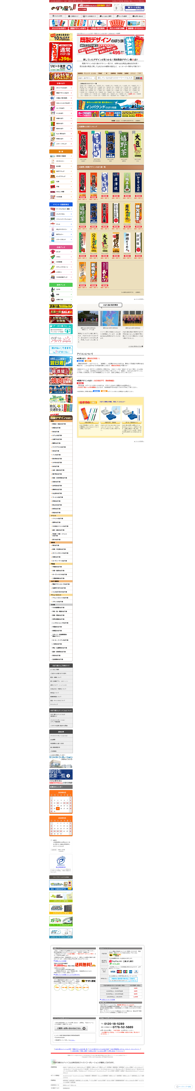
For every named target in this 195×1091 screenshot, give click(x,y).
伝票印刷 (72, 1082)
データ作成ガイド (90, 16)
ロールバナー (67, 1069)
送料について (58, 685)
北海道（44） (83, 85)
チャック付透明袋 (103, 1075)
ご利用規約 (53, 751)
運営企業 (61, 732)
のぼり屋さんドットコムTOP (85, 33)
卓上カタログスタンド (132, 1071)
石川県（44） (119, 89)
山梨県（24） (93, 89)
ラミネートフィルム (78, 1075)
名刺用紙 (119, 1075)
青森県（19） (92, 85)
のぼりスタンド (81, 1067)
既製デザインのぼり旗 (100, 33)
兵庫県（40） (137, 90)
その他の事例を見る (135, 346)
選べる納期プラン (59, 681)
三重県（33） (102, 90)
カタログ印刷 (101, 1080)
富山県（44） (110, 89)
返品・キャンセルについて (57, 700)
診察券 (117, 1071)
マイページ (120, 1051)
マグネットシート (94, 1069)
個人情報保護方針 (55, 747)
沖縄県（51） (124, 95)
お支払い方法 (92, 1051)
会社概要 (52, 739)
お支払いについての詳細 (108, 999)
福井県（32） (128, 89)
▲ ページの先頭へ (139, 299)
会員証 (122, 1071)
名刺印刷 (71, 1080)
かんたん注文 (58, 16)
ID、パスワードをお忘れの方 (128, 4)
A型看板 (109, 1067)
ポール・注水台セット (132, 422)
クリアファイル (67, 1075)
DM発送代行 (66, 1088)
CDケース (73, 1085)
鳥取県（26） (103, 92)
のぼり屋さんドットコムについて (61, 710)
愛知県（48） (84, 90)
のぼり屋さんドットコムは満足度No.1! (57, 715)
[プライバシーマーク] (61, 865)
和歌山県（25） (93, 92)
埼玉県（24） (128, 87)
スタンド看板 (129, 1067)
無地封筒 (87, 1075)
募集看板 (115, 1067)
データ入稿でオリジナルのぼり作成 (99, 1049)
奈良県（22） (84, 92)
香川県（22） (97, 94)
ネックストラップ (101, 1071)
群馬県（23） (119, 87)
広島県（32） (129, 92)
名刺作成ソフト (136, 1075)
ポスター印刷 (110, 1080)
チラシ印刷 (93, 1080)
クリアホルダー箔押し (72, 1071)
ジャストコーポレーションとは (58, 735)
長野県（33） (102, 89)
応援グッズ (95, 1067)
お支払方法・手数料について (58, 689)
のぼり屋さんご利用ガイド (61, 666)
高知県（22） (115, 94)
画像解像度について (55, 696)
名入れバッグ (83, 1071)
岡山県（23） (120, 92)
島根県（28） (112, 92)
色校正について (54, 693)
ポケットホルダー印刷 (131, 1080)
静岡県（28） (137, 89)
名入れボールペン (130, 1069)
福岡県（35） (123, 94)
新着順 (118, 120)
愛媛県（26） (106, 94)
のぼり (65, 1067)
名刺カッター (126, 1075)
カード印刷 (111, 1071)
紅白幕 (86, 1069)
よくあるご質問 (106, 16)
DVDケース (66, 1085)
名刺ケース (112, 1075)
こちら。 (72, 1040)
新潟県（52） (84, 89)
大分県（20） (97, 95)
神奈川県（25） (92, 87)
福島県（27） (136, 85)
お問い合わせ (138, 16)
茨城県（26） (102, 87)
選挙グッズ (102, 1067)
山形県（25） (127, 85)
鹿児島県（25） (115, 95)
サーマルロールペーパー (107, 1069)
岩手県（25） (101, 85)
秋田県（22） (118, 85)
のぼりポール (71, 1067)
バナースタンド (138, 1067)
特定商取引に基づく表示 (57, 743)
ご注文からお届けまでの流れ (58, 673)
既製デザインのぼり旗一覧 (80, 1049)
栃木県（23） (111, 87)
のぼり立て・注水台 (110, 422)
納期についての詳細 (60, 961)
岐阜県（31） (93, 90)
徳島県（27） (88, 94)
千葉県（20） (137, 87)
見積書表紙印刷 (119, 1080)
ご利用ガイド (74, 16)
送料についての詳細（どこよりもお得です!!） (67, 974)
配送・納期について (55, 677)
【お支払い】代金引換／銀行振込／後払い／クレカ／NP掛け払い (128, 1)
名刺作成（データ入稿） (82, 1080)
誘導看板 (121, 1067)
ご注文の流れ (75, 1051)
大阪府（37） (128, 90)
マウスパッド (91, 1071)
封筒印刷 (65, 1080)
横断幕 (88, 1067)
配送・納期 (84, 1051)
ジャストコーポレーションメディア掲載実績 (57, 721)
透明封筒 (94, 1075)
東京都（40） (83, 87)
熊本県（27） (88, 95)
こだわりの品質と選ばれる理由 (58, 725)
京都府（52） (119, 90)
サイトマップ (54, 704)
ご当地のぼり (111, 33)
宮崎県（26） (106, 95)
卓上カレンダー (120, 1069)
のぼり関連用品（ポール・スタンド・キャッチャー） (125, 1049)
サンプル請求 (122, 16)
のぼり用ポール (89, 422)
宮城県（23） (109, 85)
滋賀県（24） (110, 90)
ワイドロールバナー (77, 1069)
